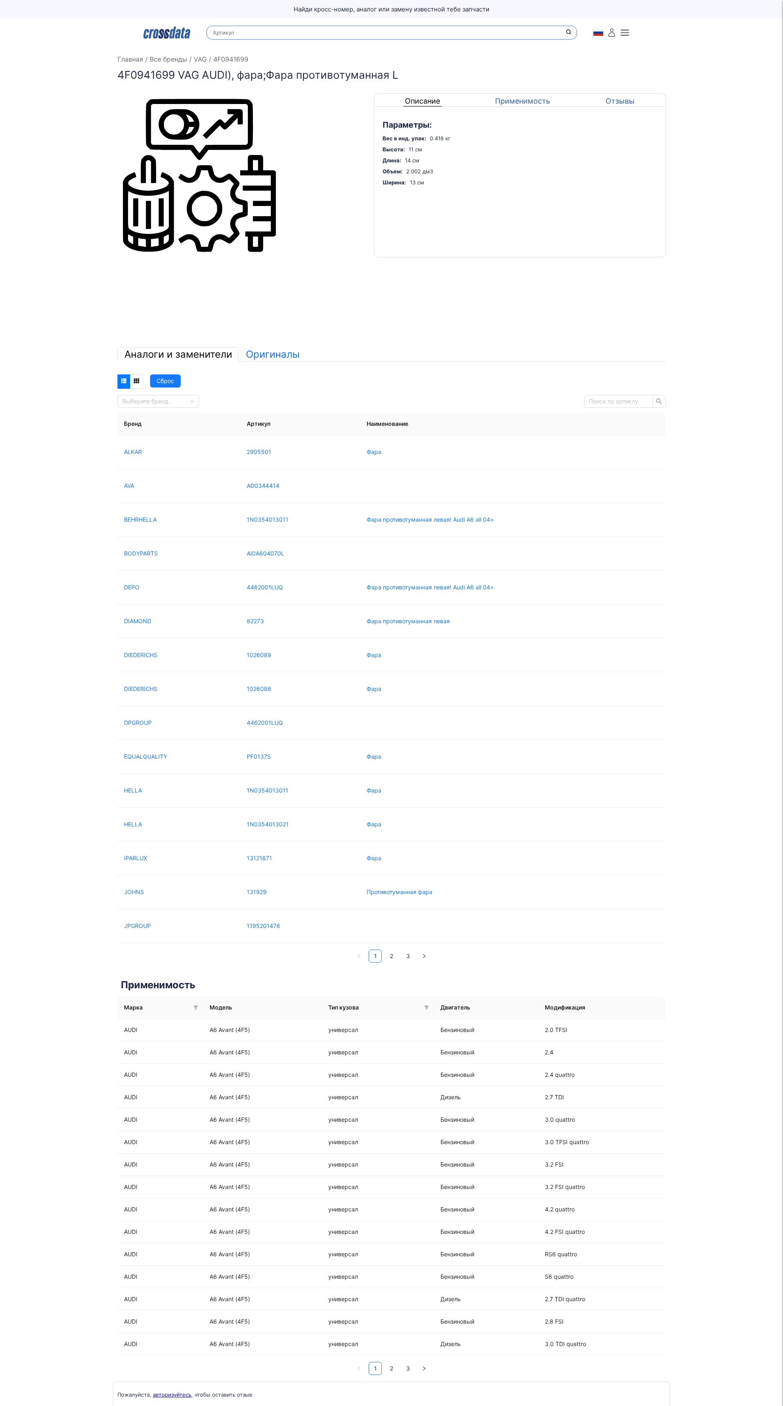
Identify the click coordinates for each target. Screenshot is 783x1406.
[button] (196, 1007)
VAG (200, 59)
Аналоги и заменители (178, 354)
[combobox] (155, 401)
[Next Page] (424, 956)
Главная (131, 59)
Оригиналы (273, 354)
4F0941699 (229, 59)
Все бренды (168, 59)
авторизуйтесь (172, 1394)
